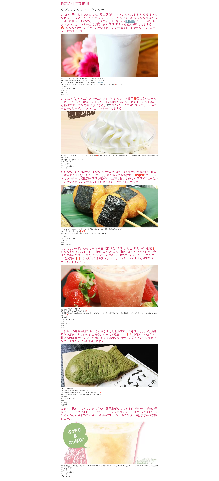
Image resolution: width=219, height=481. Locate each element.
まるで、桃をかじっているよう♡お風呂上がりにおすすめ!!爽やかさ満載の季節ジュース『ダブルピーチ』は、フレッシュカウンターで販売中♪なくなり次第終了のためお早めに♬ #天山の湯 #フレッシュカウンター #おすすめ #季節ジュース (109, 413)
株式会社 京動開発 (75, 3)
